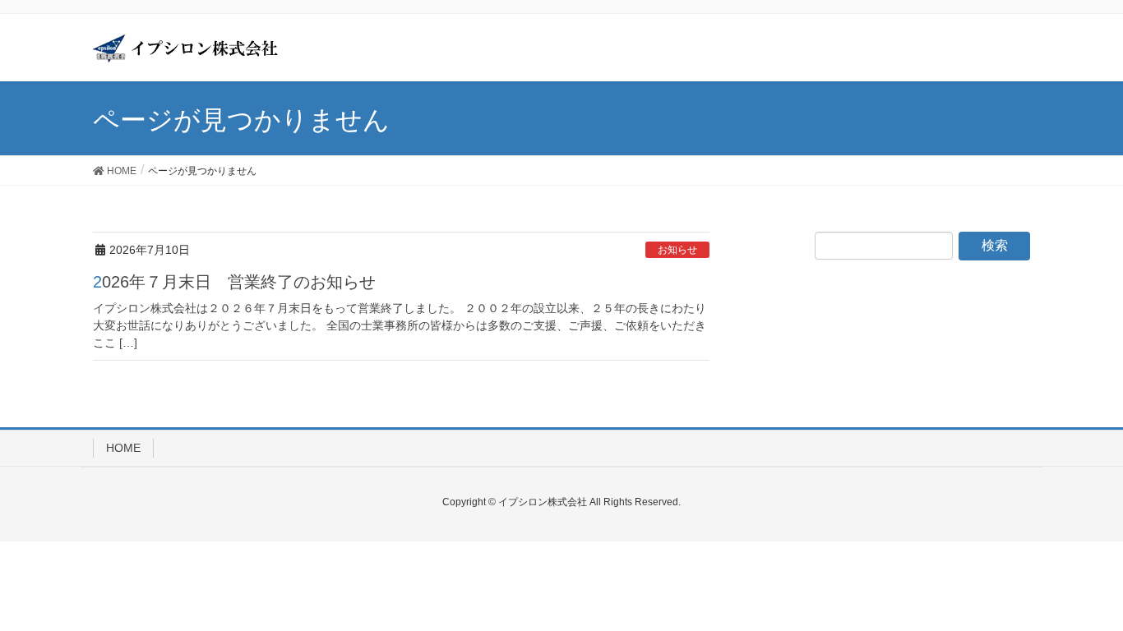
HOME (123, 447)
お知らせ (677, 250)
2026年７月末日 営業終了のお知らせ (234, 282)
